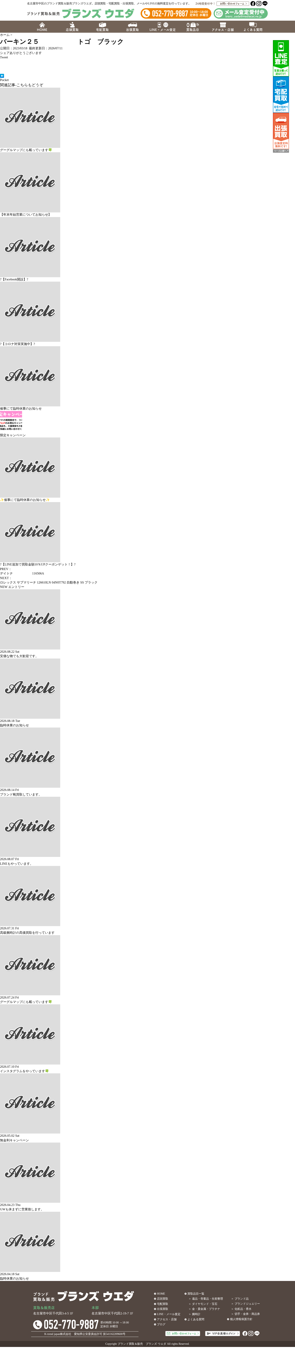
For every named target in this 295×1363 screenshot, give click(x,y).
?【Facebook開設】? (14, 279)
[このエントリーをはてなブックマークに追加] (2, 75)
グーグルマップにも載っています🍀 (26, 150)
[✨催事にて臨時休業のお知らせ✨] (30, 495)
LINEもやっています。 (16, 863)
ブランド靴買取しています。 (21, 794)
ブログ (161, 1324)
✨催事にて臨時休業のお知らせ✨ (25, 499)
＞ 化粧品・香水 (241, 1308)
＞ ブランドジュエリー (245, 1303)
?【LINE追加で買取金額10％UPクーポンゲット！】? (37, 564)
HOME (161, 1293)
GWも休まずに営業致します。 (22, 1209)
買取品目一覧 (195, 1293)
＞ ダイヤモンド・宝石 (202, 1303)
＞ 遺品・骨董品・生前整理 (205, 1298)
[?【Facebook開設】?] (30, 274)
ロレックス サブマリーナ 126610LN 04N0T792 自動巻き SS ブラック (49, 582)
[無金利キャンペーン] (30, 1131)
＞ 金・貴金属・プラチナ (204, 1308)
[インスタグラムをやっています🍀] (30, 1062)
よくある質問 (195, 1319)
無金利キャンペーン (14, 1140)
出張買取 (162, 1308)
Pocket (4, 80)
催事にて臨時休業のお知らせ (21, 408)
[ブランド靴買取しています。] (30, 785)
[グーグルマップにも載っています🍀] (30, 145)
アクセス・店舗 (167, 1319)
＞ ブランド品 (240, 1298)
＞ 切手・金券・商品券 (245, 1313)
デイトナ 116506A (22, 573)
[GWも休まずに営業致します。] (30, 1200)
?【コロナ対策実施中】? (17, 344)
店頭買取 (162, 1298)
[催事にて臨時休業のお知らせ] (30, 404)
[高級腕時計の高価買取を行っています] (30, 924)
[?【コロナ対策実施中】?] (30, 339)
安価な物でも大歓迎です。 (19, 656)
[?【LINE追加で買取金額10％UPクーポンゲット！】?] (30, 560)
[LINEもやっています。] (30, 854)
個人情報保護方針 (241, 1319)
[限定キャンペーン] (11, 430)
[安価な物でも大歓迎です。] (30, 647)
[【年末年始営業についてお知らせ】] (30, 210)
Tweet (4, 57)
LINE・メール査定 (168, 1314)
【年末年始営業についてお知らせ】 (25, 214)
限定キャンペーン (13, 435)
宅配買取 (162, 1303)
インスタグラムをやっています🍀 (24, 1071)
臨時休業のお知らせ (14, 725)
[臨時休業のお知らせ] (30, 716)
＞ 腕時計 (194, 1314)
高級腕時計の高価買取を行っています (27, 932)
